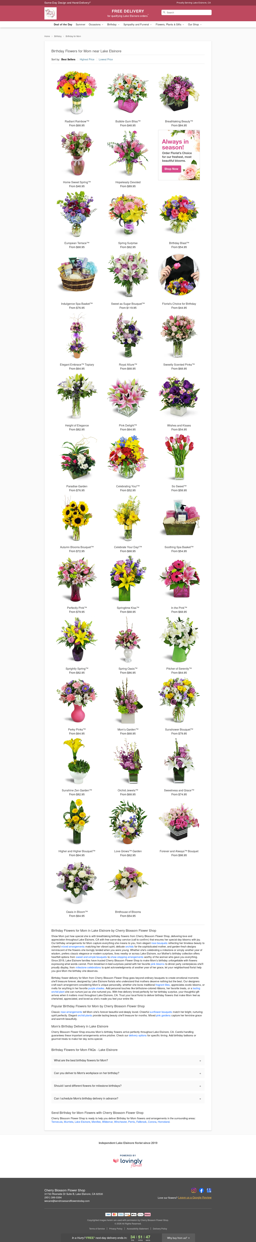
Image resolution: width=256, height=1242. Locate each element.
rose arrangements (71, 1012)
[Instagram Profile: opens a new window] (193, 1190)
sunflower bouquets (161, 1012)
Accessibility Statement (138, 1229)
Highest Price (87, 59)
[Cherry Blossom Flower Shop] (69, 13)
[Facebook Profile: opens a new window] (201, 1190)
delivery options (138, 1035)
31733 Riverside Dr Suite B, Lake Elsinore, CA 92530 (73, 1194)
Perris (131, 1121)
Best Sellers (68, 59)
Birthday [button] (112, 24)
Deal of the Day (63, 24)
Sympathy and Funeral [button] (136, 24)
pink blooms (158, 964)
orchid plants (85, 1015)
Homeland (163, 1121)
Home (47, 36)
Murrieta (68, 1121)
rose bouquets (159, 943)
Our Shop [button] (194, 24)
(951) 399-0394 (53, 1197)
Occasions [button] (95, 24)
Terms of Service (97, 1229)
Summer (80, 24)
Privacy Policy (115, 1229)
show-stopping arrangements (126, 957)
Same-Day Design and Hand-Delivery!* (67, 2)
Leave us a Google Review (195, 1197)
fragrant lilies (163, 984)
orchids (129, 946)
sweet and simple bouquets (91, 957)
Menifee (96, 1121)
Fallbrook (141, 1121)
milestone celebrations (88, 967)
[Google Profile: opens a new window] (209, 1190)
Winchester (120, 1121)
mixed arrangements (73, 946)
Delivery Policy (160, 1229)
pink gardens (163, 1015)
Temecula (57, 1121)
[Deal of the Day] (179, 155)
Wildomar (107, 1121)
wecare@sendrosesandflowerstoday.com (67, 1201)
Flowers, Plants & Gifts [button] (169, 24)
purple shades (96, 988)
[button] (247, 1227)
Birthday (58, 36)
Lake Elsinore (82, 1121)
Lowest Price (106, 59)
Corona (152, 1121)
